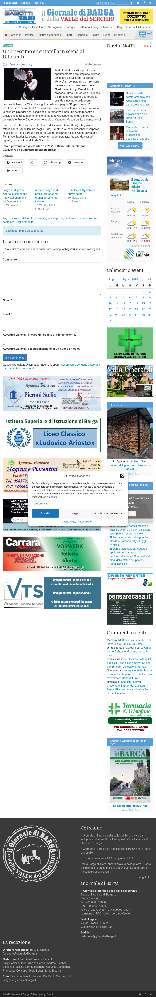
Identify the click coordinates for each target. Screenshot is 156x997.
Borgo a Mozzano (103, 27)
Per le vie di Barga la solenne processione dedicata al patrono (137, 132)
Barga (25, 27)
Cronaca (16, 35)
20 (129, 309)
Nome (7, 300)
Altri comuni (145, 27)
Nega (75, 513)
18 (116, 309)
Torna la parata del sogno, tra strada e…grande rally (129, 539)
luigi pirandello (24, 222)
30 (149, 315)
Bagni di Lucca (126, 27)
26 (123, 315)
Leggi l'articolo (134, 533)
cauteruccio (72, 218)
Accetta (45, 513)
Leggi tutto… (117, 195)
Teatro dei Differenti (21, 218)
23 (149, 309)
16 (149, 303)
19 (123, 309)
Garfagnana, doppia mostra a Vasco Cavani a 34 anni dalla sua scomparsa (130, 529)
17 (110, 309)
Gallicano (84, 27)
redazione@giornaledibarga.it (98, 936)
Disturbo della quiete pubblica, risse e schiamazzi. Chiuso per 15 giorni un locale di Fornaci (130, 662)
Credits (50, 994)
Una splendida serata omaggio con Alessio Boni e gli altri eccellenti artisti (138, 98)
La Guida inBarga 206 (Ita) (130, 805)
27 (129, 315)
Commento (11, 259)
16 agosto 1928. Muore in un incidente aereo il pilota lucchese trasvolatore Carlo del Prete (130, 674)
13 (129, 303)
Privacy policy (38, 994)
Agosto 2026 (130, 279)
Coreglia (70, 27)
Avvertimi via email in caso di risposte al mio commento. (39, 334)
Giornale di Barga (20, 994)
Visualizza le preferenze (107, 513)
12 (123, 303)
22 (143, 309)
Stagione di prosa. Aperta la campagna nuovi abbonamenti (15, 193)
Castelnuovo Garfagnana (47, 27)
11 (116, 303)
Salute (95, 35)
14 (136, 303)
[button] (122, 476)
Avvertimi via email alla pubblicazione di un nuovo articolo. (41, 348)
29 (143, 315)
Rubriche (120, 35)
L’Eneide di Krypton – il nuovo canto (81, 192)
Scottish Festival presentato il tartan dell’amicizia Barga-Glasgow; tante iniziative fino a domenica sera (129, 687)
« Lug (110, 279)
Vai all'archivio (130, 473)
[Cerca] (130, 2)
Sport (68, 35)
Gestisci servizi (41, 503)
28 (136, 315)
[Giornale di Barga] (78, 15)
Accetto (130, 514)
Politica (29, 35)
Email (7, 314)
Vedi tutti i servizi (130, 145)
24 (110, 315)
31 (110, 321)
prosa (37, 218)
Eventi (106, 35)
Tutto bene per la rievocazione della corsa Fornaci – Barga (137, 115)
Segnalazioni (11, 2)
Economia (82, 35)
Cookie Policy (69, 521)
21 (136, 309)
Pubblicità (38, 2)
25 (116, 315)
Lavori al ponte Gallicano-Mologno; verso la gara (129, 651)
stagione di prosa (52, 218)
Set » (150, 279)
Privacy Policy (85, 521)
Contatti (25, 2)
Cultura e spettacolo (49, 35)
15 (143, 303)
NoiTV (145, 34)
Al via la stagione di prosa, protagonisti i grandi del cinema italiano (47, 195)
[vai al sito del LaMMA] (136, 253)
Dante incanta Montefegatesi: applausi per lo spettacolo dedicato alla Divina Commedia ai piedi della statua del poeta (130, 554)
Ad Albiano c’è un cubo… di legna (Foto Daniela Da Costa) (130, 465)
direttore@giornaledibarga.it (20, 953)
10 (110, 303)
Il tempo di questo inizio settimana (139, 185)
